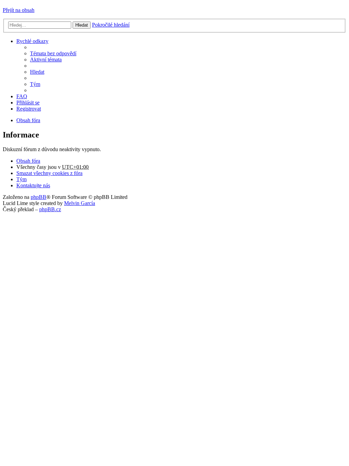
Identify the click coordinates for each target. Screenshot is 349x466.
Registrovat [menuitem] (28, 109)
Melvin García (79, 203)
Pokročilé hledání (111, 25)
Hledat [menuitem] (37, 72)
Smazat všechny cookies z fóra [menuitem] (49, 173)
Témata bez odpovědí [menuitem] (53, 53)
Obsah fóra (28, 161)
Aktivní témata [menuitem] (46, 59)
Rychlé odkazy (32, 41)
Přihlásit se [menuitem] (28, 102)
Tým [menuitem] (35, 84)
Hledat (81, 25)
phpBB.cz (50, 209)
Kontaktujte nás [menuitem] (33, 185)
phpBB (38, 197)
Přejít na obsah (18, 10)
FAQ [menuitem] (21, 96)
